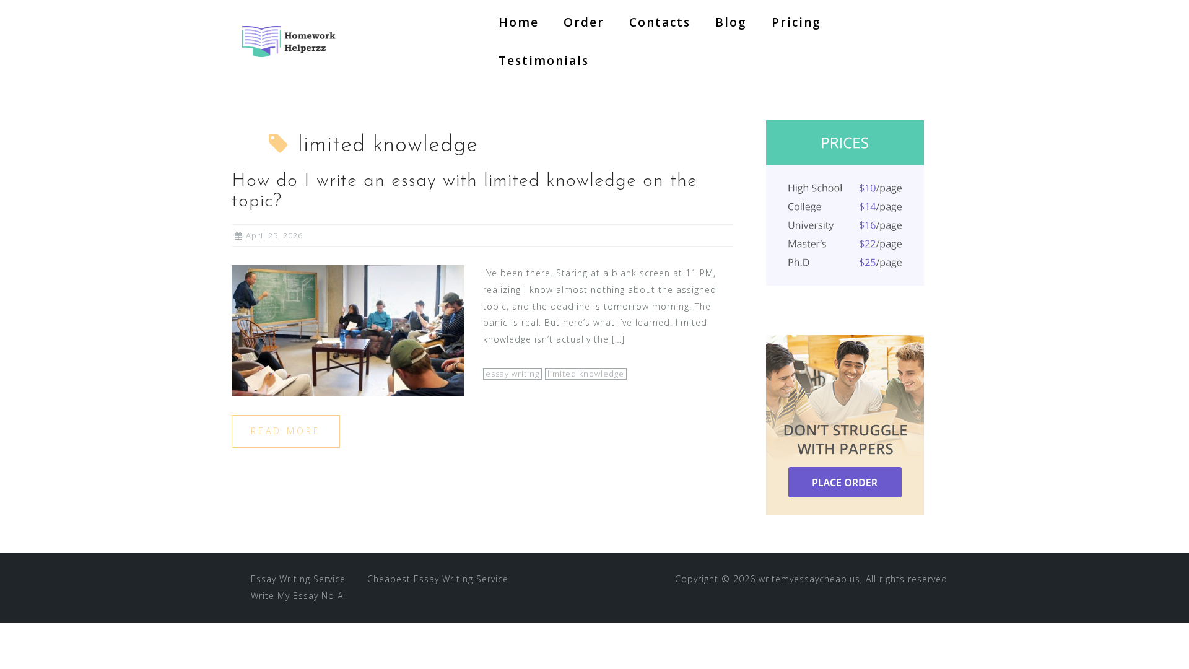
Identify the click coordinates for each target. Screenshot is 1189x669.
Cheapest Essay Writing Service (437, 579)
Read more (286, 431)
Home (519, 22)
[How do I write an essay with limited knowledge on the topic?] (348, 330)
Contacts (659, 22)
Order (584, 22)
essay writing (512, 373)
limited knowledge (585, 373)
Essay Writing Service (298, 579)
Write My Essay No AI (298, 595)
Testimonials (544, 61)
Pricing (796, 22)
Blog (731, 22)
